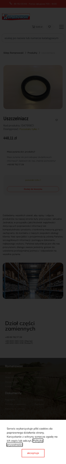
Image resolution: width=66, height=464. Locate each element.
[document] (33, 232)
